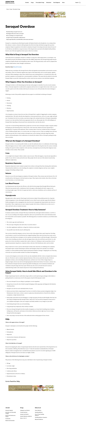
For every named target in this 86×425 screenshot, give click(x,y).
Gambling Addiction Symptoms (41, 417)
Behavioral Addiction (39, 419)
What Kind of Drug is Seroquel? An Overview (14, 31)
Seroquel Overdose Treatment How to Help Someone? (15, 37)
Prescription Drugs (16, 9)
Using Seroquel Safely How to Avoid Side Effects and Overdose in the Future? (19, 39)
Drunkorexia (7, 418)
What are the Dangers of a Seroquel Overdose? (14, 35)
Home (7, 9)
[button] (78, 2)
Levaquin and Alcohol (24, 414)
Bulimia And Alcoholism (10, 420)
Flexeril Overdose (17, 67)
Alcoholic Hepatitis (9, 410)
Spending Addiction (39, 412)
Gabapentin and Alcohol (25, 410)
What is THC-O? (23, 418)
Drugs (11, 9)
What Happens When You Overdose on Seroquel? (15, 33)
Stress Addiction (38, 410)
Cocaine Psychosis (23, 412)
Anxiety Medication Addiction (26, 416)
